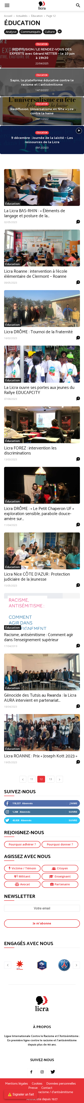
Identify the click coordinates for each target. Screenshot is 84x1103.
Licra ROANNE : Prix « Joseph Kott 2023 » (40, 756)
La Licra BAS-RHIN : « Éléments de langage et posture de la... (34, 213)
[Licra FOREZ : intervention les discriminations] (42, 424)
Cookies (37, 1084)
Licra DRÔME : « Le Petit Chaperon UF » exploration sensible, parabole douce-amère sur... (39, 513)
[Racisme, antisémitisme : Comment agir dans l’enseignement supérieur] (42, 611)
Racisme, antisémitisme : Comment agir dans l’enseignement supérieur (38, 637)
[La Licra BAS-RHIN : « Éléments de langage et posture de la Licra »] (42, 187)
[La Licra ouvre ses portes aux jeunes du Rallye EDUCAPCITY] (42, 364)
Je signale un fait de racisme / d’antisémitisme (42, 1092)
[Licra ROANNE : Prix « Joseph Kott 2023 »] (42, 732)
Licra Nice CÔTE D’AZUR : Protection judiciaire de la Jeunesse (37, 577)
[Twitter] (53, 1072)
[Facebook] (31, 1072)
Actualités (21, 16)
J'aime (73, 803)
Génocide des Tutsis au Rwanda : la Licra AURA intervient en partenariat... (40, 698)
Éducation (37, 16)
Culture (50, 32)
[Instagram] (42, 1072)
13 (50, 779)
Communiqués (31, 32)
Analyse (11, 32)
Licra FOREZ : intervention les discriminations (30, 451)
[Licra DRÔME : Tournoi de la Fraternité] (42, 308)
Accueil (8, 16)
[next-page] (59, 779)
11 (31, 779)
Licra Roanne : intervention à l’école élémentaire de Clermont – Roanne (35, 274)
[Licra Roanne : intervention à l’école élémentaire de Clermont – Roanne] (42, 248)
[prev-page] (22, 779)
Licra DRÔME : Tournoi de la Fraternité (38, 332)
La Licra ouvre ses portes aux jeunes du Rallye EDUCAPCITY (39, 390)
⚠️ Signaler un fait (21, 1094)
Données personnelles (61, 1084)
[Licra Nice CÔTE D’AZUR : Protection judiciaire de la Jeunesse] (42, 550)
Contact (46, 1088)
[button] (78, 5)
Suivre (73, 811)
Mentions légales (16, 1084)
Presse (33, 1088)
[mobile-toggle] (6, 5)
